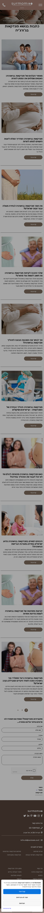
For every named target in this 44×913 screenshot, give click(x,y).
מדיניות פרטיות (7, 908)
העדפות (22, 903)
